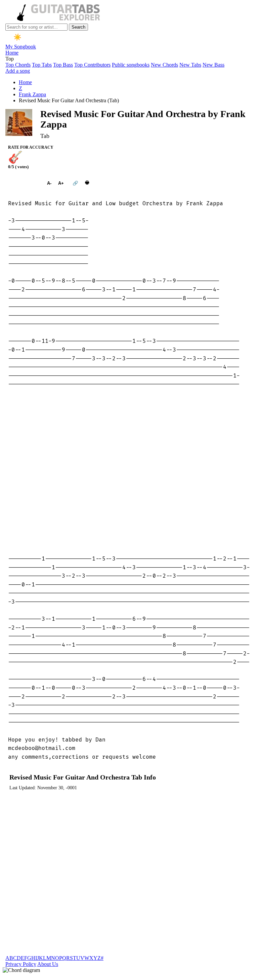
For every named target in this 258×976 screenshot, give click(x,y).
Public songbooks (130, 65)
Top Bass (63, 65)
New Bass (213, 65)
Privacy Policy (20, 964)
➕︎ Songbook (24, 183)
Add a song (17, 71)
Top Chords (18, 65)
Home (11, 53)
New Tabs (190, 65)
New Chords (164, 65)
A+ (61, 183)
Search (78, 27)
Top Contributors (92, 65)
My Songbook (20, 46)
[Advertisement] (129, 472)
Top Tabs (42, 65)
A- (49, 183)
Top (9, 59)
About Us (47, 964)
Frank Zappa (32, 94)
